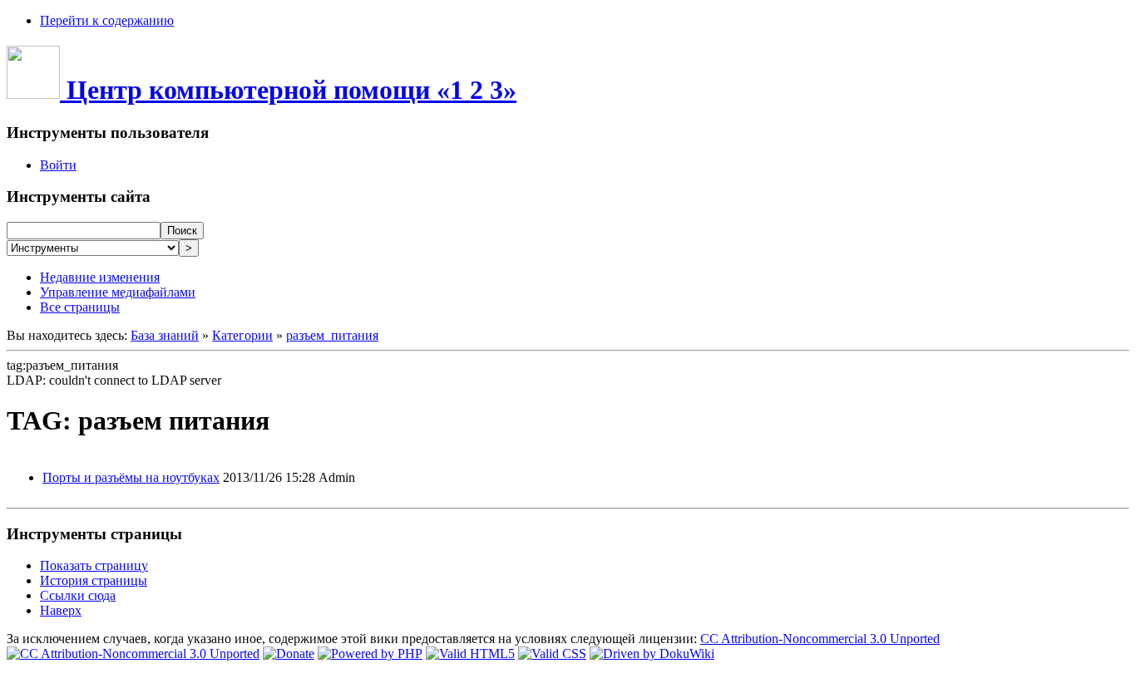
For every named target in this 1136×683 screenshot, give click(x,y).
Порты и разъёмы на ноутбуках (131, 477)
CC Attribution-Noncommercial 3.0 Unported (820, 638)
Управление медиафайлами (117, 292)
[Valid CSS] (552, 653)
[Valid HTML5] (470, 653)
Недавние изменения (100, 277)
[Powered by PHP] (370, 653)
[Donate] (288, 653)
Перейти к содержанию (107, 20)
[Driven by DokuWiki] (652, 653)
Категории (242, 335)
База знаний (165, 335)
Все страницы (80, 307)
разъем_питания (332, 335)
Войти (58, 165)
